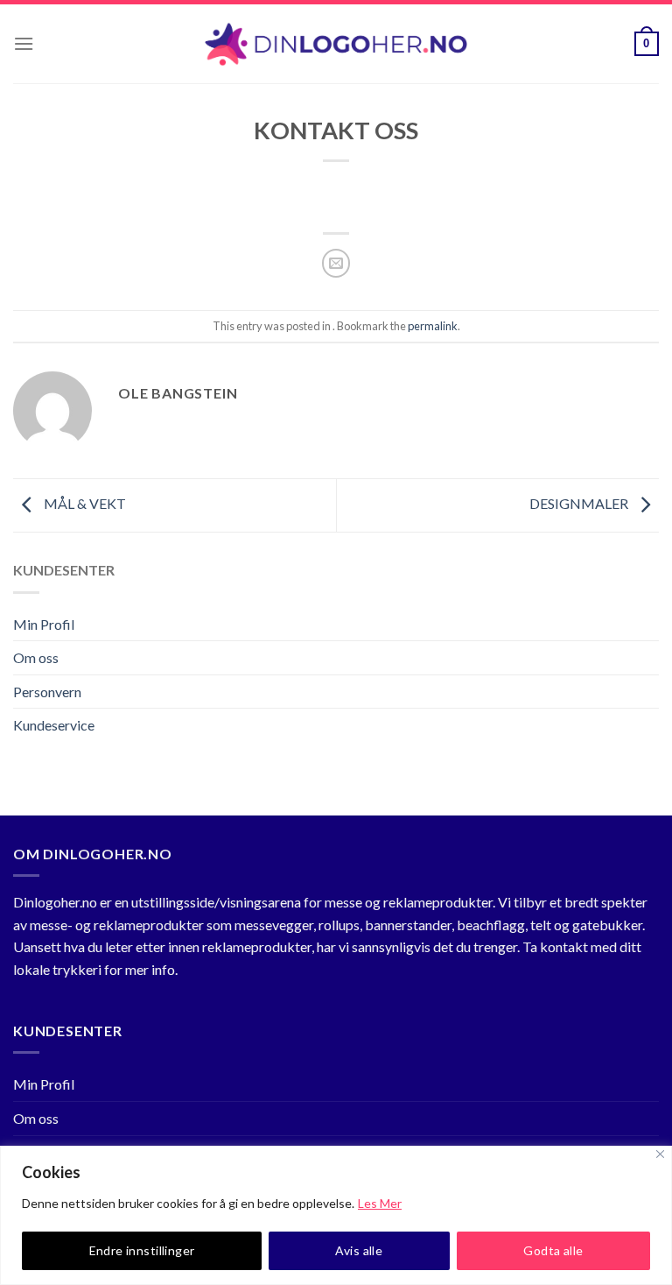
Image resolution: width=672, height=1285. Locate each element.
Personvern (47, 691)
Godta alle (553, 1250)
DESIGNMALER (580, 503)
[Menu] (23, 43)
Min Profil (43, 624)
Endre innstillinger (142, 1250)
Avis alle (358, 1250)
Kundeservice (53, 725)
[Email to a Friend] (336, 263)
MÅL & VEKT (83, 503)
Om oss (36, 657)
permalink (433, 326)
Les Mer (380, 1203)
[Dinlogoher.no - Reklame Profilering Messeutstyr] (336, 44)
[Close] (660, 1154)
